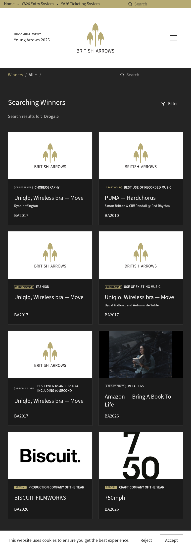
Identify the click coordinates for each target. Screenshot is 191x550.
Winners (15, 75)
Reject (146, 540)
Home (9, 4)
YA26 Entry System (38, 4)
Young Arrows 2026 (32, 40)
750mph (115, 498)
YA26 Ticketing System (80, 4)
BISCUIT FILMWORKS (40, 498)
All (31, 75)
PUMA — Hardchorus (130, 198)
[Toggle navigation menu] (173, 38)
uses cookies (45, 540)
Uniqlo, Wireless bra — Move (49, 198)
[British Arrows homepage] (95, 37)
